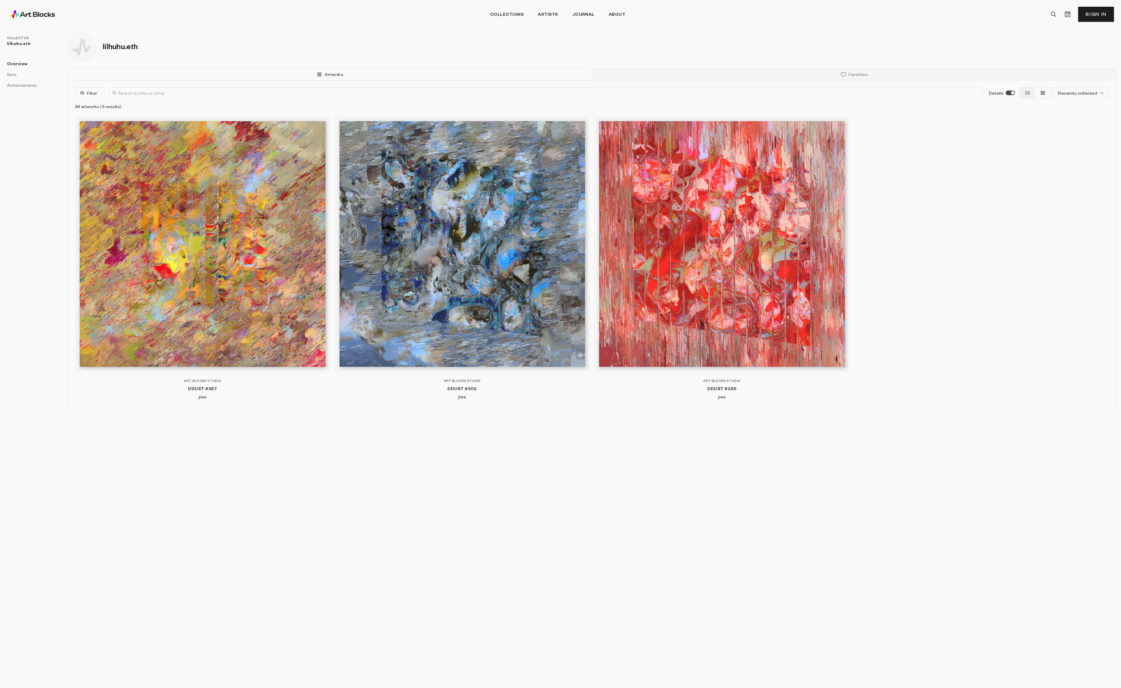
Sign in (1096, 14)
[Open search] (1053, 14)
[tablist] (592, 74)
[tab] (330, 74)
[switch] (1010, 93)
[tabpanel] (592, 243)
